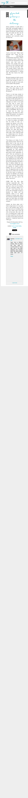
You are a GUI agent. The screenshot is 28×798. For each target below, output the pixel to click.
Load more (14, 282)
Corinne (12, 238)
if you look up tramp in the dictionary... (14, 18)
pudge (14, 227)
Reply (11, 256)
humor (13, 226)
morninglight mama (14, 223)
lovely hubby (18, 226)
